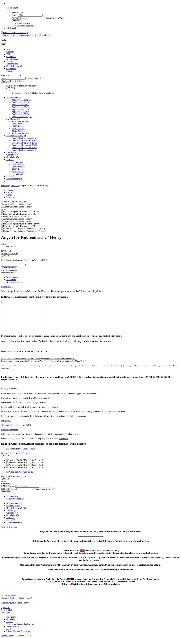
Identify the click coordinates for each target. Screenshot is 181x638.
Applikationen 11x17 (20, 104)
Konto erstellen (23, 23)
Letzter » (10, 197)
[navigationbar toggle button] (9, 35)
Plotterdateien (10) (14, 179)
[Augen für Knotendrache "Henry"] (16, 219)
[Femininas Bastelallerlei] (14, 32)
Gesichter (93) (12, 155)
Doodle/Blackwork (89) (16, 136)
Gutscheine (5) (12, 157)
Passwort (15, 18)
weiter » (9, 195)
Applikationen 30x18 (20, 112)
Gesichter (10, 52)
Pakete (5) (10, 176)
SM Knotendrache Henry (12, 425)
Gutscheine (11, 68)
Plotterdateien (12, 64)
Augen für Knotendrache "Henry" (15, 603)
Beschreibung (12, 277)
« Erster (9, 190)
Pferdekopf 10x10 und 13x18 (13, 476)
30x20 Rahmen (18, 131)
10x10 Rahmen (18, 124)
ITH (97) (10, 159)
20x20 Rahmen (18, 128)
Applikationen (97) (14, 97)
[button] (2, 209)
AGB (8, 629)
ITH (8, 54)
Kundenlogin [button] (12, 8)
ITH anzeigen (17, 162)
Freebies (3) (11, 152)
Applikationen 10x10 (20, 102)
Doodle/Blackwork (14, 66)
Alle (8, 49)
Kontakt (9, 621)
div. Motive (11, 56)
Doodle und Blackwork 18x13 (24, 143)
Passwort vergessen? (25, 26)
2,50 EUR (5, 607)
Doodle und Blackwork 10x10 (24, 140)
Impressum (11, 617)
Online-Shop (6, 636)
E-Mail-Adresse (7, 486)
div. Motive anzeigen (20, 121)
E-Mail (14, 15)
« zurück (10, 192)
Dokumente (11, 279)
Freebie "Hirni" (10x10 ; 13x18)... (15, 453)
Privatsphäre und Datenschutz (18, 631)
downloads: (6, 251)
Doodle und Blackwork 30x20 (24, 147)
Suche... (43, 78)
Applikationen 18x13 (20, 107)
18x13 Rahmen (18, 126)
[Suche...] (32, 78)
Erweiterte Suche (17, 81)
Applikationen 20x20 (20, 109)
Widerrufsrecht (12, 626)
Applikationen (12, 59)
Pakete (9, 61)
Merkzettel (11, 28)
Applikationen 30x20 (20, 114)
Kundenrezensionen (14, 282)
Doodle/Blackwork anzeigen (24, 138)
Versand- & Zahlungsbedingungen (20, 624)
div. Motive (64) (13, 119)
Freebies (9, 71)
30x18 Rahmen (18, 169)
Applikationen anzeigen (22, 100)
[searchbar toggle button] (44, 35)
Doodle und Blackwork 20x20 (24, 145)
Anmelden (63, 438)
